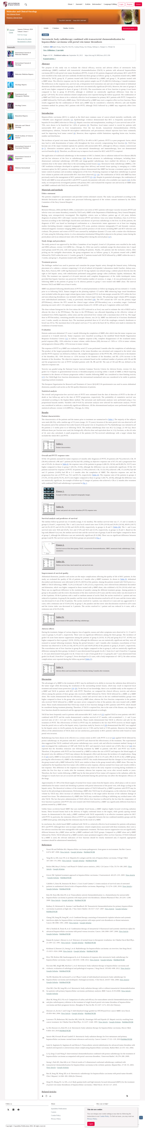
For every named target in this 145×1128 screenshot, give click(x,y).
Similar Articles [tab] (68, 28)
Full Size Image (22, 35)
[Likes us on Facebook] (18, 1109)
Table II (65, 464)
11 (99, 164)
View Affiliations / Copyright (53, 50)
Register (129, 4)
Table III (116, 527)
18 (94, 300)
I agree (91, 1124)
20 (76, 688)
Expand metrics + (49, 59)
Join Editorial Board (13, 14)
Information (96, 4)
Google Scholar (76, 852)
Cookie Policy (104, 1116)
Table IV (123, 579)
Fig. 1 (85, 483)
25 (47, 757)
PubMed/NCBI (89, 852)
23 (43, 746)
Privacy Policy (92, 1119)
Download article (129, 28)
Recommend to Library (25, 41)
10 (84, 158)
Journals (79, 4)
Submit (138, 4)
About (70, 4)
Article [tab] (46, 28)
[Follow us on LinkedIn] (13, 1109)
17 (110, 237)
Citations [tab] (55, 28)
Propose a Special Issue (14, 18)
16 (94, 177)
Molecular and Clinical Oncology (22, 11)
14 (98, 175)
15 (91, 177)
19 (73, 688)
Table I (110, 419)
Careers (53, 1112)
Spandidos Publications (59, 1109)
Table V (88, 659)
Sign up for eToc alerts (24, 39)
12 (95, 175)
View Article (64, 852)
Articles (87, 4)
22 (114, 738)
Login (121, 4)
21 (103, 714)
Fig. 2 (98, 538)
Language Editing (110, 4)
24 (131, 746)
